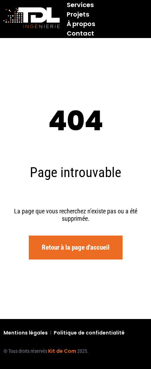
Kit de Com (62, 351)
